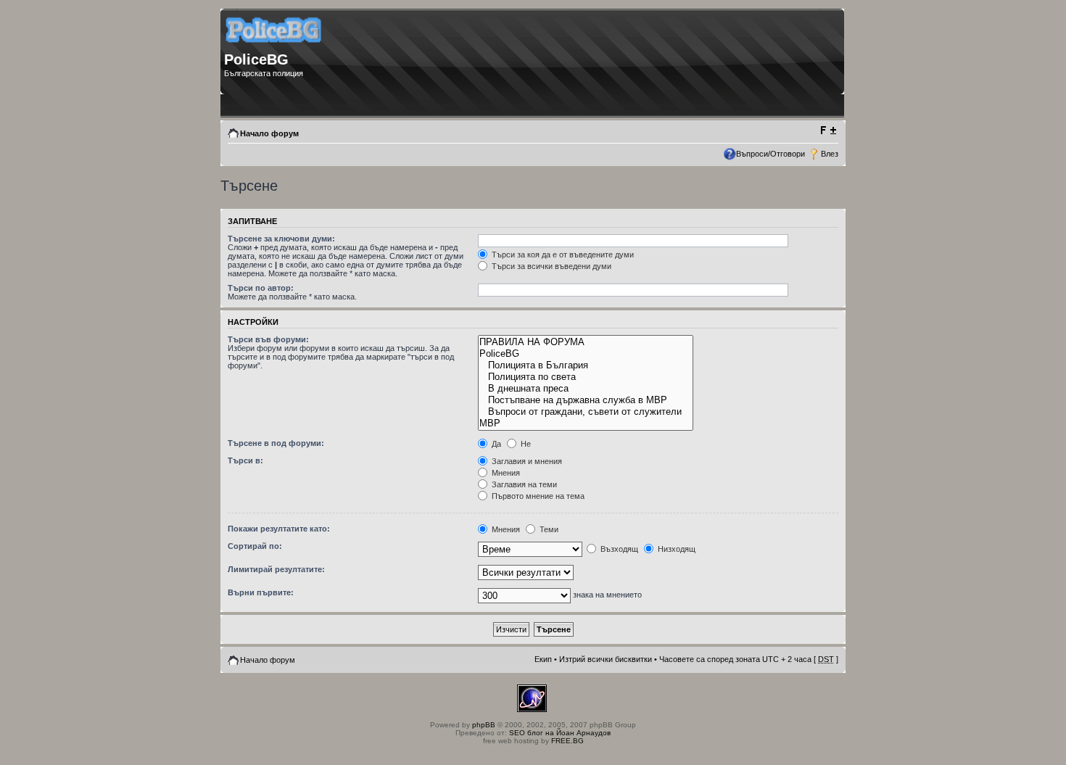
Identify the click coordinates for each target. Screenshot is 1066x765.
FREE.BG (567, 741)
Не (524, 443)
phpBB (483, 725)
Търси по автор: (261, 288)
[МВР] (585, 423)
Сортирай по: (255, 546)
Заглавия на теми (523, 484)
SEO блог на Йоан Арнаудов (560, 733)
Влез (829, 153)
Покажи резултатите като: (279, 528)
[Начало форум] (274, 47)
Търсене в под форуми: (276, 443)
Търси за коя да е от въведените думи (561, 254)
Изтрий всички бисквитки (605, 659)
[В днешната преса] (585, 388)
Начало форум (269, 133)
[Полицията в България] (585, 365)
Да (495, 443)
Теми (547, 529)
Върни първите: (261, 592)
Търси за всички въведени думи (550, 266)
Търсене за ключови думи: (281, 238)
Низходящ (675, 549)
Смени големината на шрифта (827, 130)
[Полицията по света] (585, 377)
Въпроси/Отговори (770, 153)
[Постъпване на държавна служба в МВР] (585, 400)
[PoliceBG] (585, 354)
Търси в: (245, 460)
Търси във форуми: (268, 339)
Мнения (504, 472)
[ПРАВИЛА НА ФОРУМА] (585, 342)
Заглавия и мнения (525, 461)
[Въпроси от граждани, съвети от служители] (585, 412)
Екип (543, 659)
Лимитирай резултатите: (276, 569)
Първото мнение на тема (536, 496)
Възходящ (618, 549)
